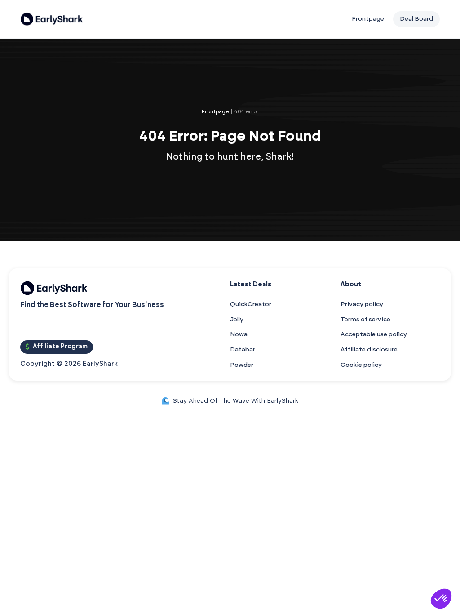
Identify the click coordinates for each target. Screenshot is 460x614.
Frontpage (368, 19)
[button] (441, 599)
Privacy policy (362, 304)
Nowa (239, 334)
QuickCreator (250, 304)
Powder (241, 365)
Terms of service (365, 319)
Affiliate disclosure (369, 350)
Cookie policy (361, 365)
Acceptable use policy (374, 334)
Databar (242, 350)
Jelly (236, 319)
